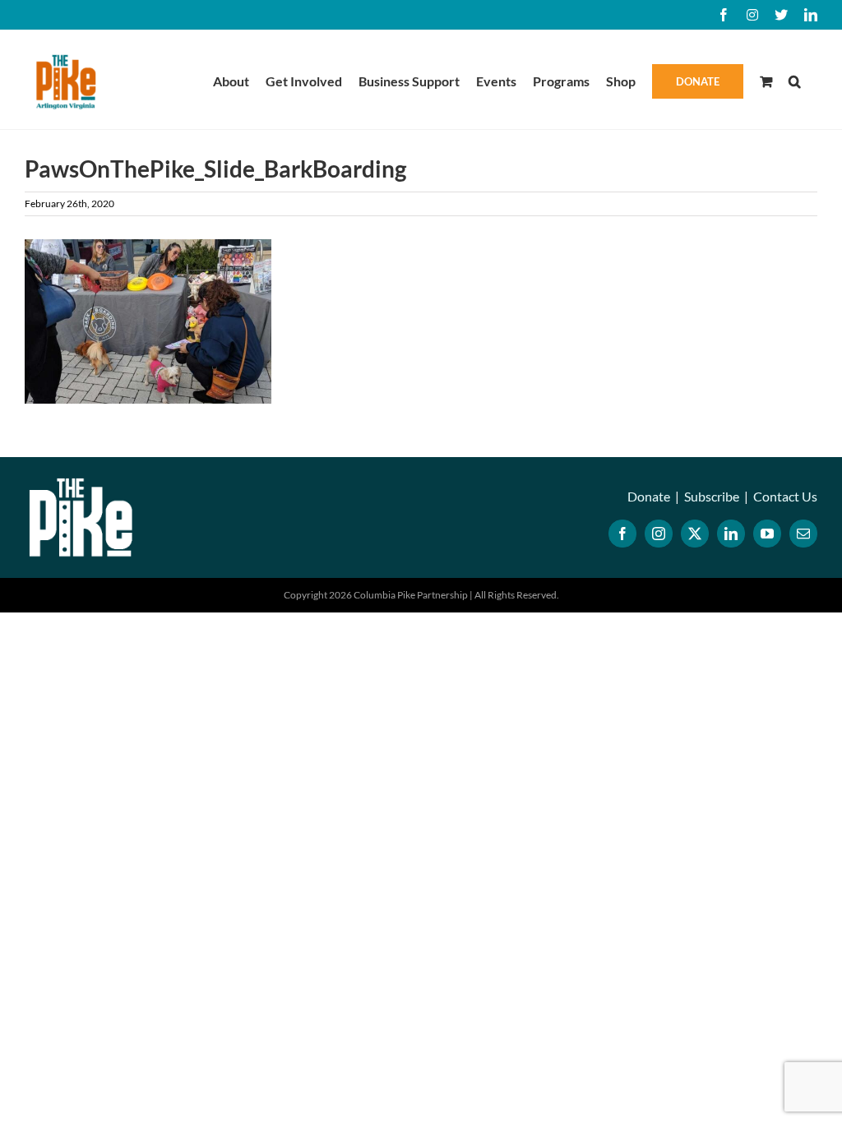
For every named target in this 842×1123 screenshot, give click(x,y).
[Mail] (803, 534)
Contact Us (785, 496)
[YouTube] (767, 534)
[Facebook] (622, 534)
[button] (795, 79)
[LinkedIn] (731, 534)
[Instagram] (659, 534)
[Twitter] (695, 534)
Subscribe (711, 496)
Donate (648, 496)
